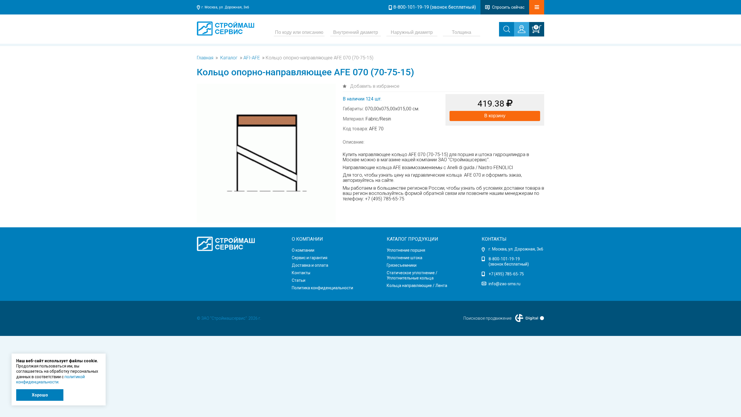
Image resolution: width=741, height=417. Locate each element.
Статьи (298, 280)
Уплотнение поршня (406, 250)
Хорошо (40, 395)
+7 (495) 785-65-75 (506, 274)
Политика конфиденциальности (322, 288)
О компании (303, 250)
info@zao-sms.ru (504, 283)
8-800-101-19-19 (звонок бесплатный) (434, 7)
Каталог (229, 58)
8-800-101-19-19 (504, 259)
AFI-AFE (251, 58)
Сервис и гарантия (309, 257)
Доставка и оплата (310, 265)
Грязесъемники (402, 265)
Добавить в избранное (374, 86)
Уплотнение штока (404, 257)
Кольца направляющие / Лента (417, 285)
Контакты (301, 272)
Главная (205, 58)
